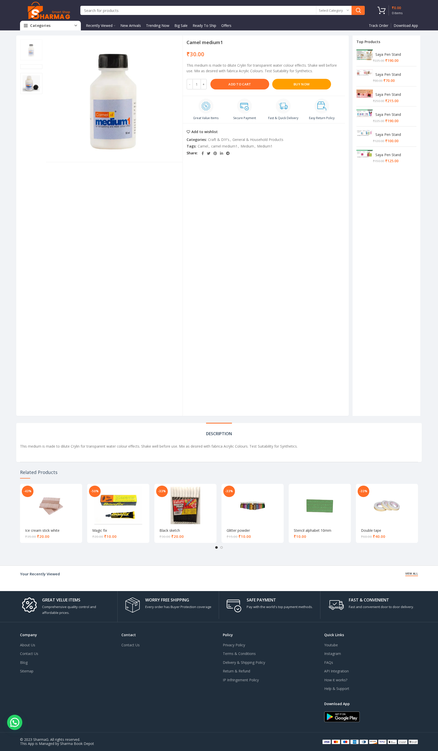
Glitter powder (238, 530)
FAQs (328, 662)
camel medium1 (224, 146)
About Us (27, 645)
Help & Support (336, 688)
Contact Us (29, 653)
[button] (14, 722)
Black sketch (169, 530)
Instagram (332, 653)
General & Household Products (257, 139)
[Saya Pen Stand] (364, 56)
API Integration (336, 671)
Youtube (331, 645)
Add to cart (239, 84)
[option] (31, 50)
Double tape (371, 530)
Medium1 (264, 146)
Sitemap (26, 671)
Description (219, 433)
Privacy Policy (234, 645)
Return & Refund (236, 671)
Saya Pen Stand (388, 54)
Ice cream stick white (42, 530)
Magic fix (99, 530)
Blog (24, 662)
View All (411, 573)
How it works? (335, 679)
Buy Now (301, 84)
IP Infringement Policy (241, 679)
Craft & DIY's (218, 139)
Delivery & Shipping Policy (244, 662)
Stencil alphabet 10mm (312, 530)
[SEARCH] (358, 10)
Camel (203, 146)
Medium (247, 146)
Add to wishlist (204, 132)
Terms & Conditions (239, 653)
